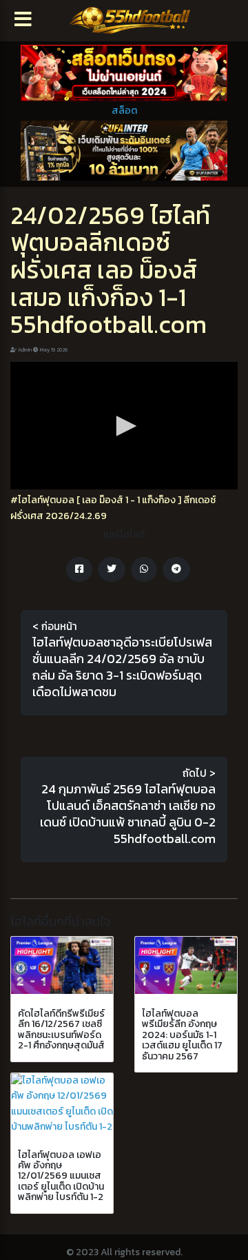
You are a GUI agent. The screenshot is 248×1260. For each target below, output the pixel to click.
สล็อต (124, 110)
